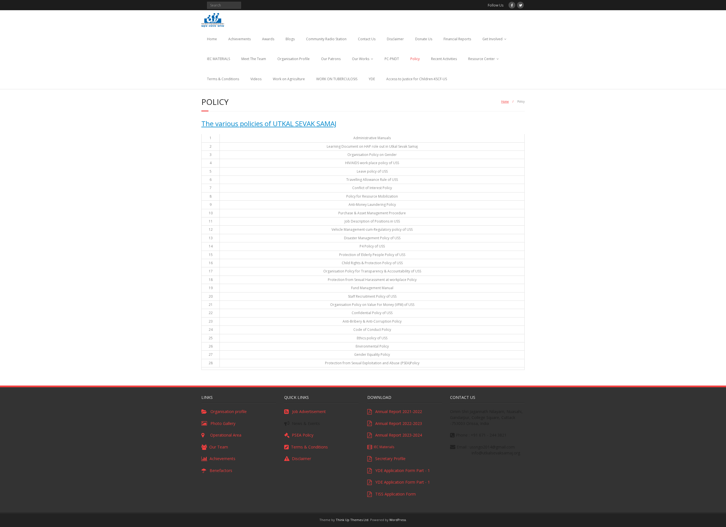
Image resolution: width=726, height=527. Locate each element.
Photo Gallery (221, 423)
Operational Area (222, 435)
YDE (372, 79)
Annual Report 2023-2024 (397, 435)
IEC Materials (383, 447)
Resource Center (481, 58)
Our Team (217, 447)
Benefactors (219, 470)
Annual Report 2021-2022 (397, 411)
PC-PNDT (392, 58)
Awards (268, 39)
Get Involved (492, 39)
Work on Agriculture (289, 79)
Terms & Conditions (223, 79)
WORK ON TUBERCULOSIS (336, 79)
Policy (415, 58)
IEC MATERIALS (218, 58)
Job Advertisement (307, 411)
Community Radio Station (326, 39)
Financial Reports (457, 39)
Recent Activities (444, 58)
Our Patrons (331, 58)
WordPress (397, 520)
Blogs (290, 39)
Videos (255, 79)
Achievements (239, 39)
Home (212, 39)
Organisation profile (227, 411)
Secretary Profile (389, 458)
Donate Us (423, 39)
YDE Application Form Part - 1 (401, 470)
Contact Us (366, 39)
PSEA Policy (301, 435)
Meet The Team (253, 58)
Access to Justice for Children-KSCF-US (416, 79)
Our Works (360, 58)
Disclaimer (395, 39)
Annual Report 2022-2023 (397, 423)
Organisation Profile (293, 58)
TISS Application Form (394, 494)
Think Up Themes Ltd (352, 520)
